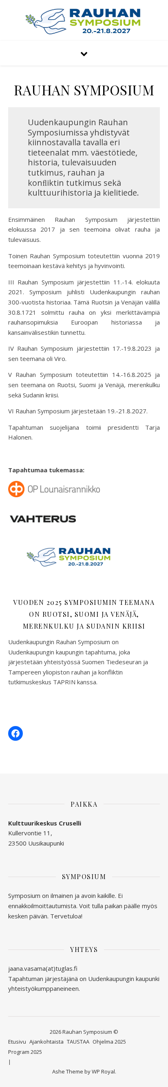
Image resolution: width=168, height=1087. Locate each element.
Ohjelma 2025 (109, 1041)
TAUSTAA (78, 1041)
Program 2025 (25, 1051)
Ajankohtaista (46, 1041)
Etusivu (17, 1041)
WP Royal (103, 1071)
